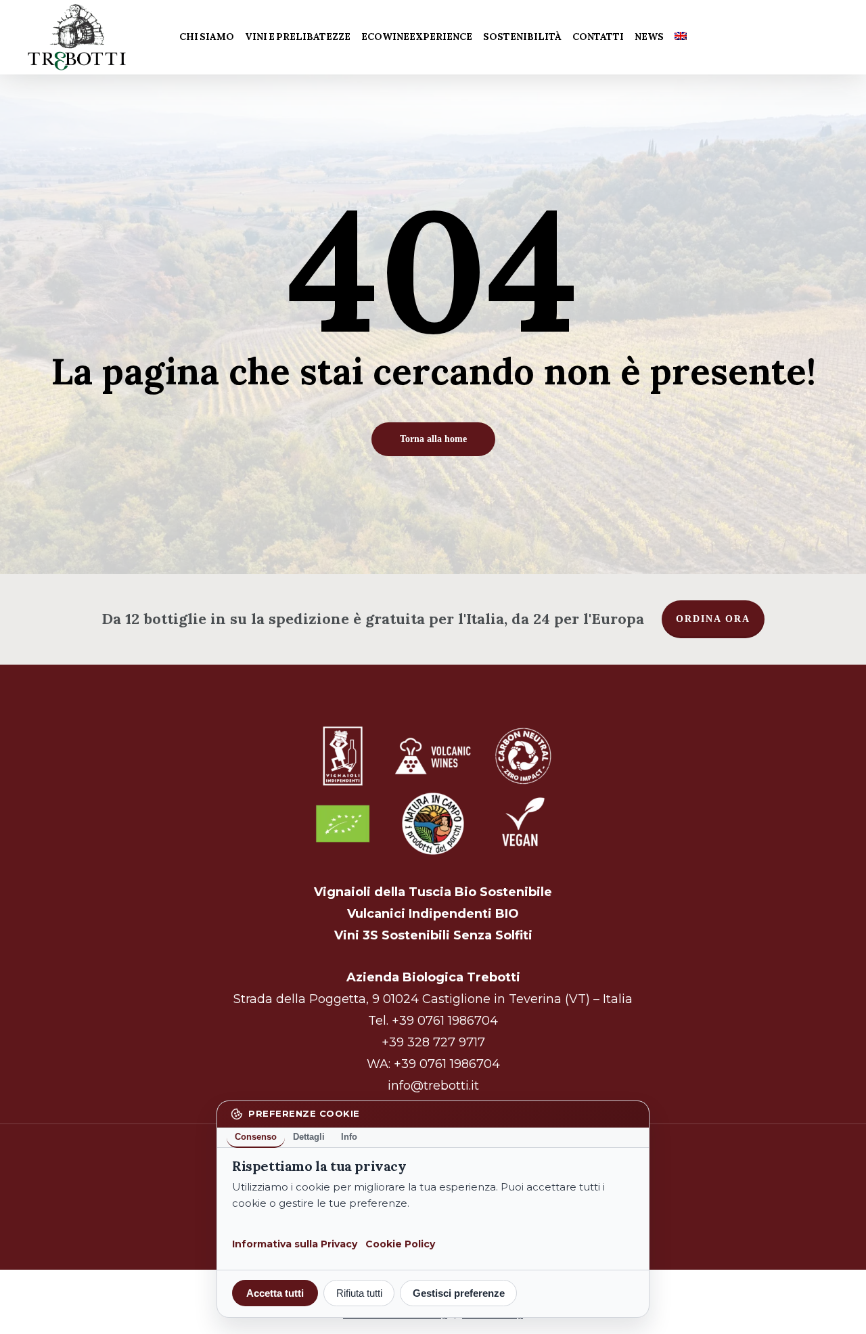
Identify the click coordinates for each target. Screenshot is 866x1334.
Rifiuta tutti (359, 1293)
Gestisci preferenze (459, 1293)
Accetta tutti (275, 1293)
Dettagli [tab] (309, 1137)
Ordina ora (713, 619)
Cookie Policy (400, 1244)
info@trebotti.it (433, 1085)
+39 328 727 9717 (433, 1042)
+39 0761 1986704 (445, 1020)
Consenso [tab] (256, 1137)
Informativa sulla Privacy (294, 1244)
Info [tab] (349, 1137)
